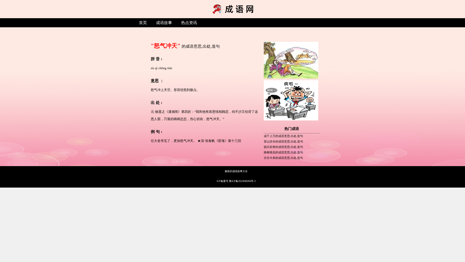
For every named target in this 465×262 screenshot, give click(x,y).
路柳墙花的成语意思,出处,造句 (283, 152)
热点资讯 (189, 22)
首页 (143, 22)
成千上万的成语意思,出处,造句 (283, 136)
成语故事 (164, 22)
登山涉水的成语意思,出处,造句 (283, 141)
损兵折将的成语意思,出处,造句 (283, 146)
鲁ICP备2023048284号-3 (242, 181)
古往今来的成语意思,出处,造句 (283, 157)
